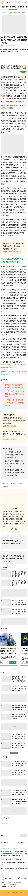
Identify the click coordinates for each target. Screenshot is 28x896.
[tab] (11, 668)
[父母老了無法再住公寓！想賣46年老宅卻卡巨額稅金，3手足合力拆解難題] (5, 745)
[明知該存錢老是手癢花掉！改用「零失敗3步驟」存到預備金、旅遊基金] (5, 736)
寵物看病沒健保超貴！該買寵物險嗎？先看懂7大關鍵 (19, 717)
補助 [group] (24, 12)
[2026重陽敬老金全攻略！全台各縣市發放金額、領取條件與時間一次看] (5, 764)
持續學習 (13, 7)
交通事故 (5, 484)
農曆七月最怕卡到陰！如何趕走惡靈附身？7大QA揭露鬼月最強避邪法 (19, 679)
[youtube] (24, 878)
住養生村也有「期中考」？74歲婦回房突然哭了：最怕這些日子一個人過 (19, 801)
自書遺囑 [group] (17, 12)
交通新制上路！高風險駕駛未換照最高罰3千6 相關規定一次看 (14, 403)
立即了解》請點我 (9, 426)
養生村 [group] (4, 12)
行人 (12, 486)
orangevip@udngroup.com (15, 882)
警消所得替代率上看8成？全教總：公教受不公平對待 (19, 583)
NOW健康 (13, 45)
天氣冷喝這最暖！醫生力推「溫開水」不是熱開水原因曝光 (19, 612)
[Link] (12, 529)
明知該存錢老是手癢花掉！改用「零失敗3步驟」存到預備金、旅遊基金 (19, 736)
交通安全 (5, 486)
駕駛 (20, 484)
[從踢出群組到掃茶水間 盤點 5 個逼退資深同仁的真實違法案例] (5, 708)
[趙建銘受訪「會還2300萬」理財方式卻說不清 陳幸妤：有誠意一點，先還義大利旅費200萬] (5, 688)
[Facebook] (16, 529)
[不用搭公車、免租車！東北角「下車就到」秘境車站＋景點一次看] (5, 773)
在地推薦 (21, 7)
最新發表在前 (22, 842)
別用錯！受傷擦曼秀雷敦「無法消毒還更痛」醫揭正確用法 (19, 574)
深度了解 (20, 663)
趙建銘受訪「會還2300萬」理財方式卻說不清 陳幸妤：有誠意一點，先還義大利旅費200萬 (19, 688)
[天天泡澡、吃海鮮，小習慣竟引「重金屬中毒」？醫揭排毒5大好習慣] (5, 602)
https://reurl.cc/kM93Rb (12, 251)
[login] (22, 2)
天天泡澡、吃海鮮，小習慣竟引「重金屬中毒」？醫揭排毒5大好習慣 (19, 602)
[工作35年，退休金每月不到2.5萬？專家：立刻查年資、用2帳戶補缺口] (5, 792)
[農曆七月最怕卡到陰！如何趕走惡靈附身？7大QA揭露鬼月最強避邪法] (5, 679)
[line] (21, 878)
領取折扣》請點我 (9, 439)
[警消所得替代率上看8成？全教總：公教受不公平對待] (5, 583)
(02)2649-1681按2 (12, 884)
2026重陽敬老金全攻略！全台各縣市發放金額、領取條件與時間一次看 (19, 764)
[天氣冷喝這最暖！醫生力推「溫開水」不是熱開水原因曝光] (5, 612)
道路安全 (13, 484)
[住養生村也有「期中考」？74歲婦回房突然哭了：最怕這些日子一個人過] (5, 801)
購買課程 (17, 2)
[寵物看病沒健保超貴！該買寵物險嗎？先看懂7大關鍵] (5, 717)
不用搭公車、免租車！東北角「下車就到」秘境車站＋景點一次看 (19, 773)
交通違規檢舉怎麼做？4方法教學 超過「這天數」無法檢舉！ (15, 394)
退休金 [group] (10, 12)
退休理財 (5, 7)
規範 (2, 836)
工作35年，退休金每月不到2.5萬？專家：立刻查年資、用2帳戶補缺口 (19, 792)
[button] (25, 2)
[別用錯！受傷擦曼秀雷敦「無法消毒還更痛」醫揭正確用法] (5, 574)
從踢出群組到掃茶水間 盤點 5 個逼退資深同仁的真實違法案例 (19, 708)
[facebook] (18, 878)
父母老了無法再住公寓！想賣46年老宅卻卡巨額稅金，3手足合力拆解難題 (19, 745)
